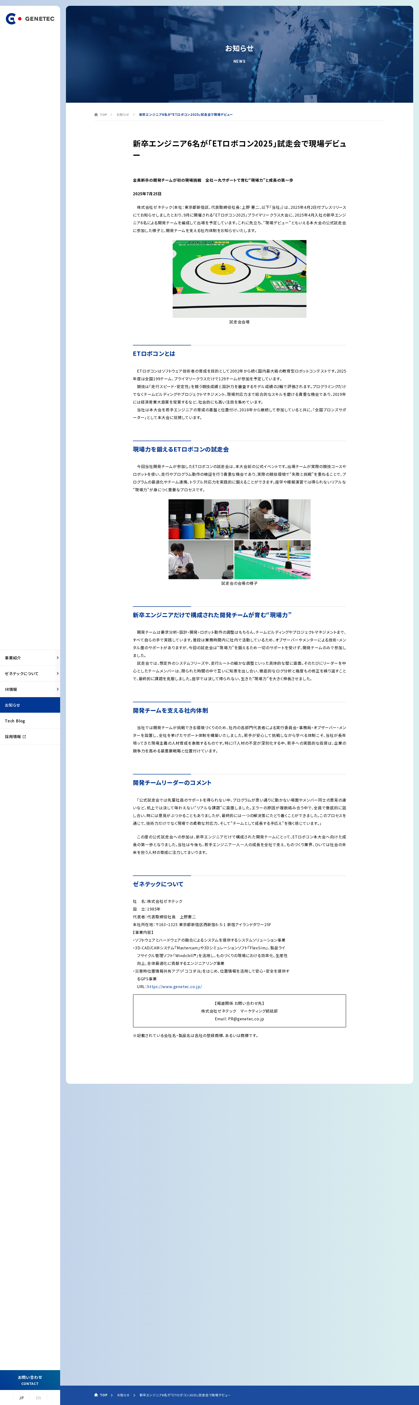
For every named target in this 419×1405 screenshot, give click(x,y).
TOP (103, 114)
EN (38, 1398)
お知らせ (123, 114)
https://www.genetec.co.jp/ (174, 986)
